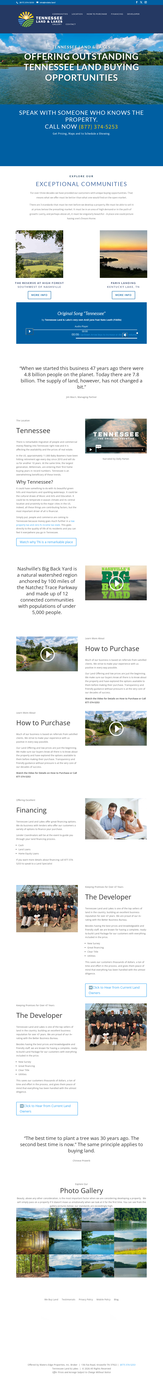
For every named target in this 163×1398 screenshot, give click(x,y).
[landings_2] (130, 1276)
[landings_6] (98, 1253)
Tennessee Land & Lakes (81, 47)
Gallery (57, 24)
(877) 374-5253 (98, 126)
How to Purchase (97, 14)
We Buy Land (51, 1299)
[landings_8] (130, 1230)
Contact (71, 24)
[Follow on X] (87, 1380)
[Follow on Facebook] (75, 1380)
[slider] (106, 334)
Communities (60, 14)
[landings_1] (130, 1253)
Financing (117, 14)
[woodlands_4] (65, 1230)
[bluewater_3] (65, 1253)
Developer (133, 14)
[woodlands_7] (32, 1253)
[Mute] (125, 335)
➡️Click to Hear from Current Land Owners (114, 990)
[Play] (29, 331)
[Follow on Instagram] (81, 1380)
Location (77, 14)
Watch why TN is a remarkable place (46, 542)
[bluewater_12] (98, 1276)
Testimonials (68, 1299)
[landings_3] (98, 1230)
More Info (39, 295)
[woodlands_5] (32, 1276)
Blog (116, 1299)
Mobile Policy (103, 1299)
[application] (81, 332)
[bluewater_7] (65, 1276)
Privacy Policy (86, 1299)
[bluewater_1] (32, 1230)
